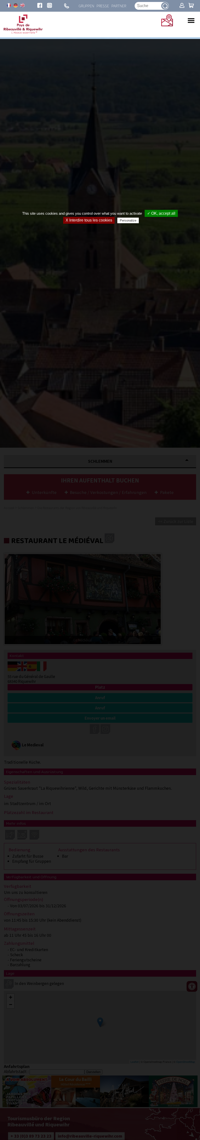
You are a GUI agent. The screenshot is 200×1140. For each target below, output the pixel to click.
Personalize (128, 220)
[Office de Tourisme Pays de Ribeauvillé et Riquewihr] (23, 32)
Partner (118, 5)
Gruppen (86, 5)
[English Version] (22, 5)
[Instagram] (49, 6)
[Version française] (8, 5)
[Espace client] (182, 6)
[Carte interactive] (167, 25)
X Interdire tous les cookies (89, 220)
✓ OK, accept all (161, 213)
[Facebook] (39, 6)
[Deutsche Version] (15, 5)
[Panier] (191, 6)
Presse (103, 5)
